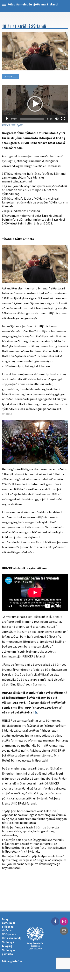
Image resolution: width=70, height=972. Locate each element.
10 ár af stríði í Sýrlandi (24, 26)
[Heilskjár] (63, 119)
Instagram (64, 921)
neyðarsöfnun (50, 875)
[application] (35, 103)
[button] (35, 104)
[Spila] (7, 119)
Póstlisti (64, 931)
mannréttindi (29, 875)
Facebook (55, 921)
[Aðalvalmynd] (4, 4)
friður (14, 875)
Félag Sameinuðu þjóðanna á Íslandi (33, 4)
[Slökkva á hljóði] (57, 119)
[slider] (32, 119)
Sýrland (7, 880)
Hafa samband (11, 938)
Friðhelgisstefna (12, 961)
